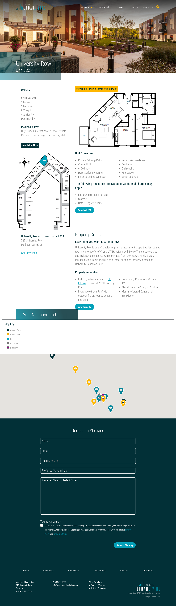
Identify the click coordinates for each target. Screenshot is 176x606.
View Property (84, 306)
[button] (52, 356)
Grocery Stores (16, 330)
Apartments (84, 7)
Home (26, 570)
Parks (12, 339)
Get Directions (29, 253)
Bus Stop (14, 343)
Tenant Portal (100, 570)
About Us (134, 7)
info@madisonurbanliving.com (65, 585)
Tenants (121, 7)
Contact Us (148, 7)
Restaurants (15, 334)
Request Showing (125, 545)
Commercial (103, 7)
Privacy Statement (99, 588)
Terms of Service (60, 533)
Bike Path (14, 347)
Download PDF (84, 210)
